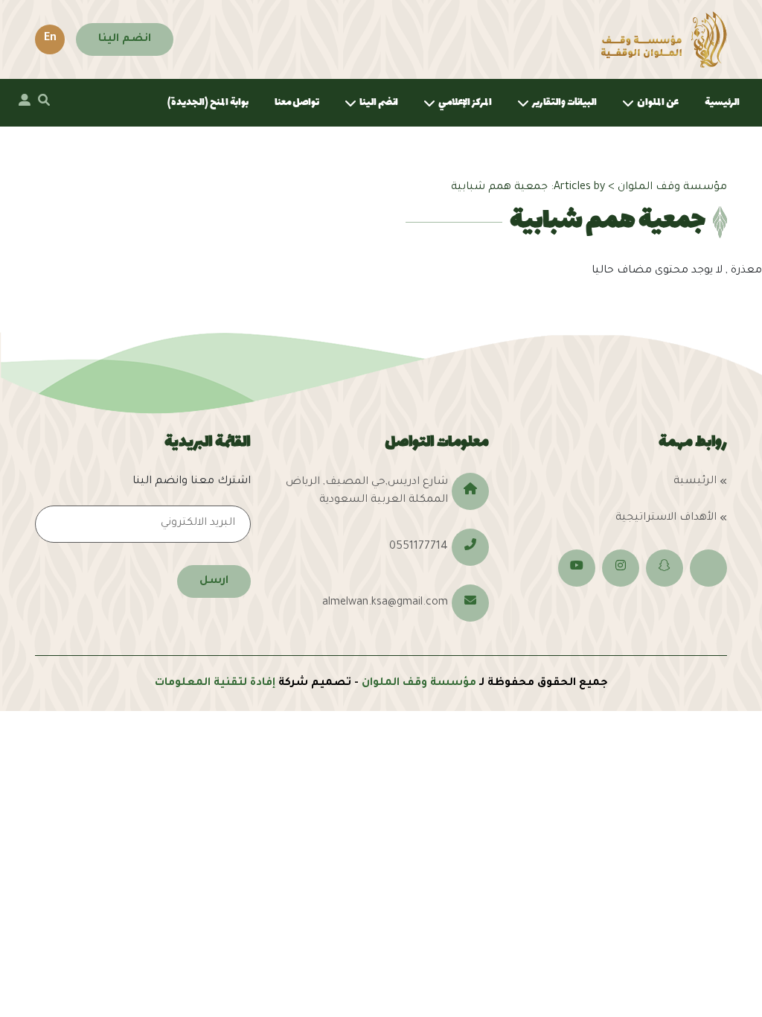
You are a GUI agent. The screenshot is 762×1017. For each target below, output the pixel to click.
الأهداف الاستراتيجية (666, 518)
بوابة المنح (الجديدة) (208, 102)
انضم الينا (124, 39)
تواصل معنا (297, 102)
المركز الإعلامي (465, 102)
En (50, 39)
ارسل (213, 581)
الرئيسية (722, 102)
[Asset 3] (664, 39)
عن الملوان (658, 102)
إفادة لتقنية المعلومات (215, 683)
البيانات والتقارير (564, 102)
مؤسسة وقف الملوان (419, 683)
